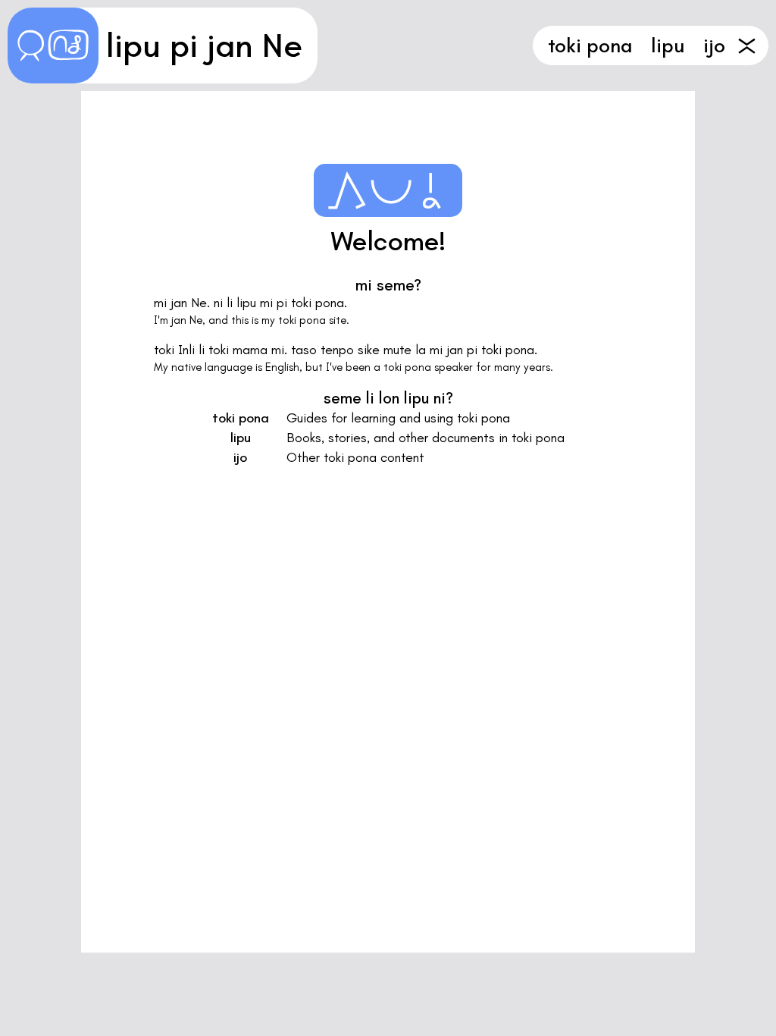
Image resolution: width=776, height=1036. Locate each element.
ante (746, 45)
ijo (714, 45)
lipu (667, 45)
